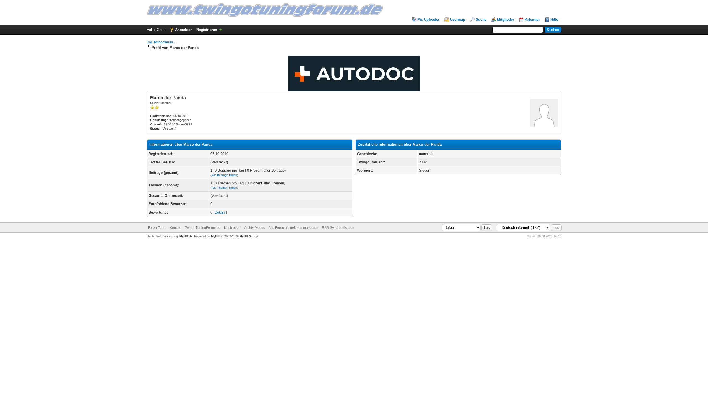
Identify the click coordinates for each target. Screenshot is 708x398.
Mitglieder (505, 19)
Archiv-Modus (254, 228)
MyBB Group (249, 236)
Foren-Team (157, 228)
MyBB (215, 236)
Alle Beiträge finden (224, 175)
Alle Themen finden (224, 187)
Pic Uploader (428, 19)
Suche (481, 19)
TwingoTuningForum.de (202, 228)
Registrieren (206, 30)
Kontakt (175, 228)
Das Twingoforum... (161, 42)
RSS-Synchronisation (338, 228)
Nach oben (232, 228)
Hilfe (554, 19)
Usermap (457, 19)
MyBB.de (185, 236)
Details (220, 212)
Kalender (532, 19)
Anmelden (183, 30)
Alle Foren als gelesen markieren (293, 228)
